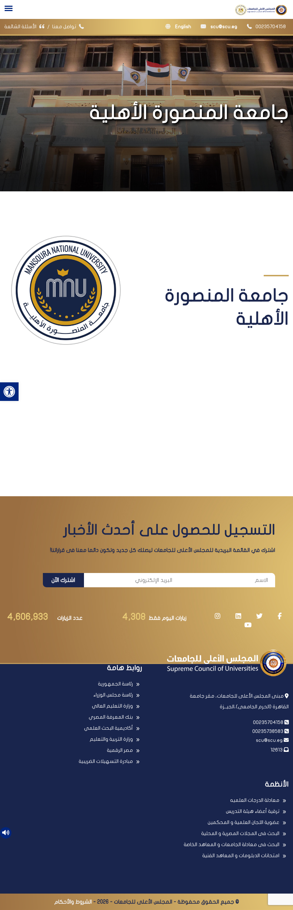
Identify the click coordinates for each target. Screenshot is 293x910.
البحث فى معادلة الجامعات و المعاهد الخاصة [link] (231, 844)
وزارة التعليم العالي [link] (112, 706)
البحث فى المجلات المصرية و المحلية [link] (240, 833)
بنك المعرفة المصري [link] (111, 717)
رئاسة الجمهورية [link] (115, 684)
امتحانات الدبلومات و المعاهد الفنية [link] (240, 855)
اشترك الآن (63, 580)
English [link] (182, 26)
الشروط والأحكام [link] (73, 902)
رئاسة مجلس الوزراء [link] (113, 695)
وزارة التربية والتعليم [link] (111, 739)
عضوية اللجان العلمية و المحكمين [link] (243, 822)
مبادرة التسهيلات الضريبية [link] (106, 761)
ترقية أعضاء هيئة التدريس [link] (252, 811)
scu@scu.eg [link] (223, 26)
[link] (9, 391)
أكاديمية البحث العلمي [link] (108, 728)
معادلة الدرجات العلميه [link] (254, 800)
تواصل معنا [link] (64, 26)
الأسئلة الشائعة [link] (21, 26)
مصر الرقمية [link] (120, 750)
